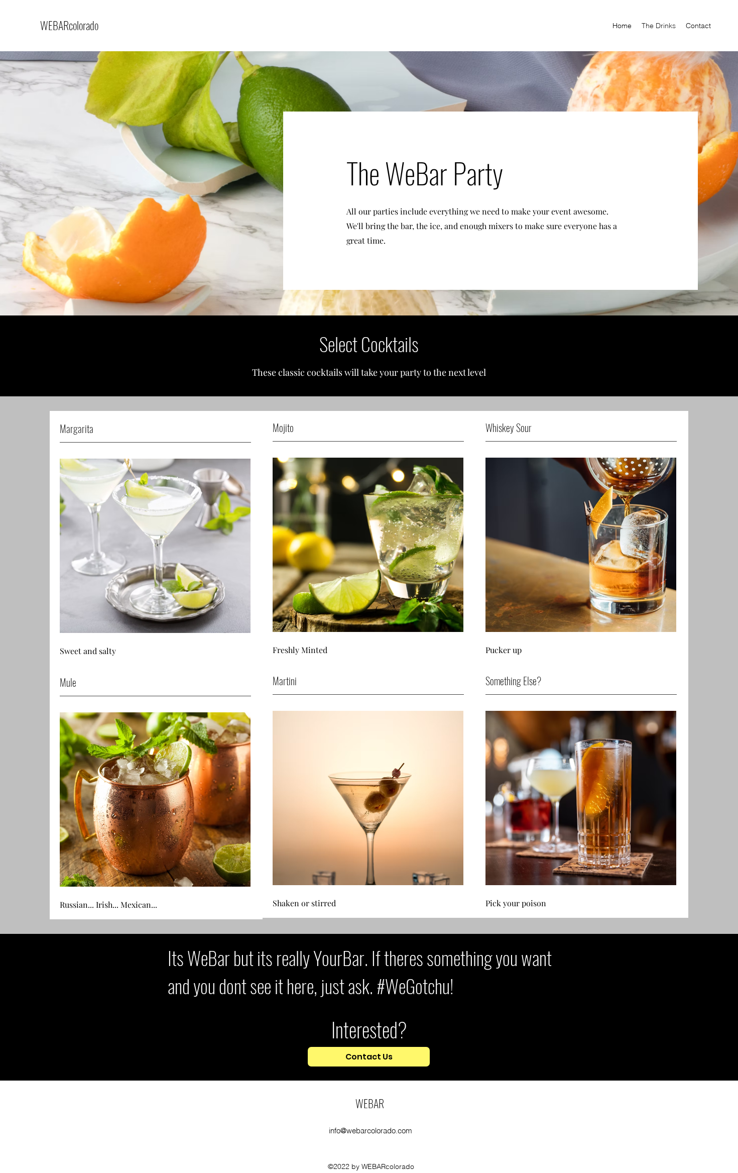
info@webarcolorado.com (370, 1130)
